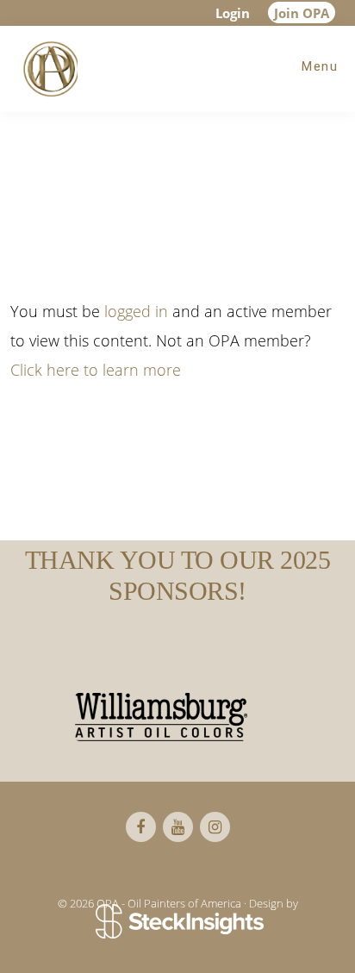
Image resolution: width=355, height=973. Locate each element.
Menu (320, 66)
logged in (136, 311)
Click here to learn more (95, 369)
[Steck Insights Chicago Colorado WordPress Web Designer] (178, 923)
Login (232, 13)
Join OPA (301, 13)
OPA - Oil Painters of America (47, 69)
